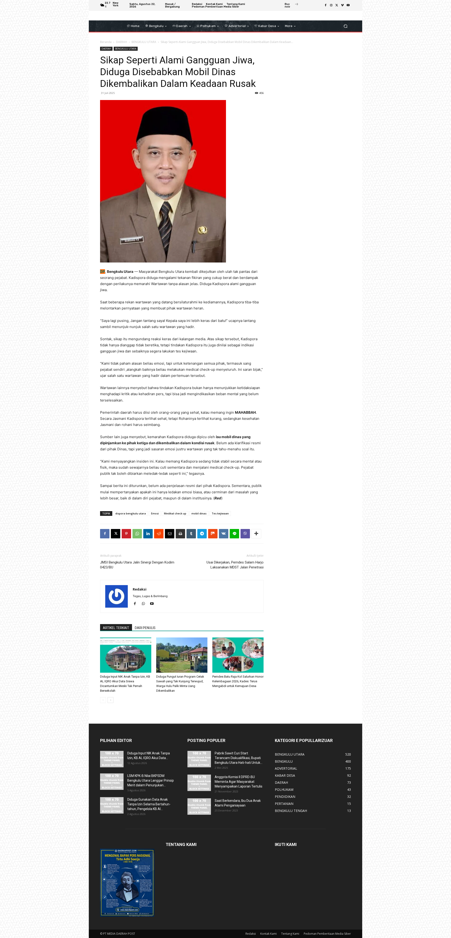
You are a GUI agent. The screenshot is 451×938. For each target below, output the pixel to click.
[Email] (169, 533)
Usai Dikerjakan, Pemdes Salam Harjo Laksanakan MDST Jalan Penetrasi (235, 564)
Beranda (106, 42)
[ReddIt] (158, 533)
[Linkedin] (148, 533)
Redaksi (139, 589)
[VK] (223, 533)
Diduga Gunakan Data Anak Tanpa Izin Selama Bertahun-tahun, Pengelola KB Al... (149, 804)
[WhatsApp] (137, 533)
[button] (345, 26)
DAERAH (121, 42)
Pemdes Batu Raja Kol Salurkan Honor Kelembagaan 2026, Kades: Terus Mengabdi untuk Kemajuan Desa (238, 681)
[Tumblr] (191, 533)
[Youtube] (348, 5)
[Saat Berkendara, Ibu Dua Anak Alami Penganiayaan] (199, 806)
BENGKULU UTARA (144, 42)
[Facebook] (325, 5)
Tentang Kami (290, 934)
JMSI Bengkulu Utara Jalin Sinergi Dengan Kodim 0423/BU (137, 564)
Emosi (155, 513)
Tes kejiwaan (220, 513)
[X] (337, 5)
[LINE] (234, 533)
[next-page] (110, 700)
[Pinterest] (126, 533)
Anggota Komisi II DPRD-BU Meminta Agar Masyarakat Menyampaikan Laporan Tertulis (238, 781)
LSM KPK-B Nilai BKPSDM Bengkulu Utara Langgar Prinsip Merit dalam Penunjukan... (150, 780)
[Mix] (213, 533)
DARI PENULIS (145, 628)
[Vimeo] (342, 5)
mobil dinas (198, 513)
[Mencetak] (180, 533)
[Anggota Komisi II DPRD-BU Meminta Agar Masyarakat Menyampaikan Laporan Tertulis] (199, 783)
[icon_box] (292, 6)
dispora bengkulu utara (130, 513)
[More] (256, 533)
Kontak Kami (268, 934)
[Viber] (245, 533)
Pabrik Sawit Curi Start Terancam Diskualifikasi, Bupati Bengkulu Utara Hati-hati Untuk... (238, 757)
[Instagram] (331, 5)
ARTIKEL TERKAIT (116, 628)
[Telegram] (202, 533)
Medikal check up (175, 513)
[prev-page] (103, 700)
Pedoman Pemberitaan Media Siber (327, 934)
